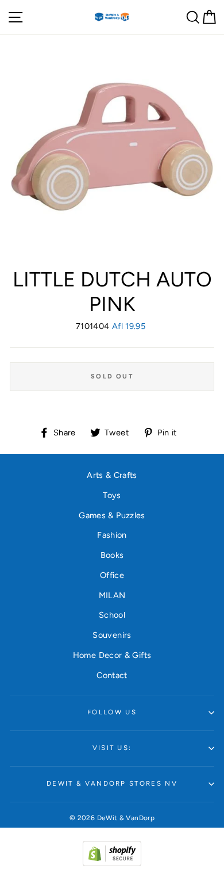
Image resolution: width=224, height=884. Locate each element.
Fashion (112, 535)
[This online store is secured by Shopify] (112, 863)
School (112, 615)
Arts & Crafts (112, 475)
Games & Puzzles (112, 515)
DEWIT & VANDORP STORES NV (112, 783)
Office (112, 575)
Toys (112, 495)
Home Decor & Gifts (112, 655)
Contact (112, 675)
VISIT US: (112, 748)
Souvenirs (111, 635)
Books (112, 555)
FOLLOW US (112, 712)
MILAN (112, 595)
